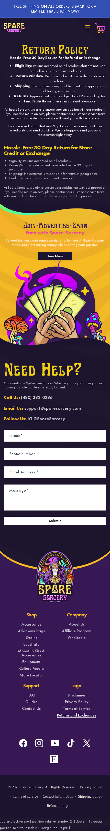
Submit (55, 520)
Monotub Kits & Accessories (31, 653)
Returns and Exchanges (76, 715)
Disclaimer (76, 695)
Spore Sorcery (32, 787)
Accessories (31, 624)
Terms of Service (77, 708)
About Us (77, 624)
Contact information (58, 796)
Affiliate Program (76, 631)
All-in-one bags (31, 631)
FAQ (31, 695)
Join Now (55, 256)
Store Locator (31, 675)
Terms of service (25, 796)
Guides (31, 702)
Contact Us (31, 708)
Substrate (31, 644)
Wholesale (77, 638)
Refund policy (57, 806)
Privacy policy (91, 787)
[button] (87, 27)
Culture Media (31, 668)
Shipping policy (90, 796)
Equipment (31, 662)
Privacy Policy (77, 702)
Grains (31, 638)
